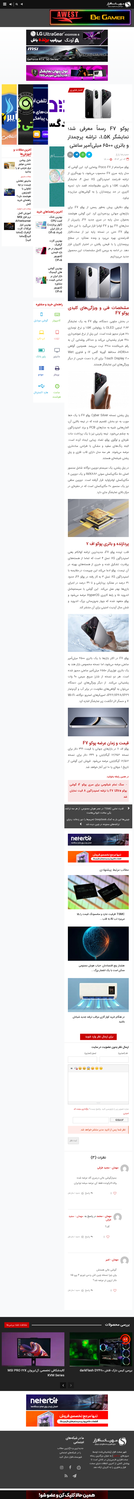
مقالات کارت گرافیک (24, 209)
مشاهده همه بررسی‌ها (16, 1325)
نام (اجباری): (123, 1053)
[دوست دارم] (114, 1193)
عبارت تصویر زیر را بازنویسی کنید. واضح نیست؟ (101, 1111)
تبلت (56, 338)
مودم (40, 374)
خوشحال (84, 1068)
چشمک (101, 1068)
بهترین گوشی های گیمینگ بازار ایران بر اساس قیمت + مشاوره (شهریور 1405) (54, 280)
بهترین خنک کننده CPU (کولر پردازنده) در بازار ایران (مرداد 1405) (54, 225)
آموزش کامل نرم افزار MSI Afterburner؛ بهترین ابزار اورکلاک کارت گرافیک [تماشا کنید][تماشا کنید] (23, 226)
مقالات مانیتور (26, 176)
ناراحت (97, 1068)
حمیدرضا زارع (122, 155)
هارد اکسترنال (41, 392)
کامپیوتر (57, 321)
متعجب (88, 1068)
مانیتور (56, 356)
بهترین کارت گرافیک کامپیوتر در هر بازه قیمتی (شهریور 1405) (55, 250)
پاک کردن (76, 1068)
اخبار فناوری (76, 90)
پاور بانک (41, 356)
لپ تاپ (41, 338)
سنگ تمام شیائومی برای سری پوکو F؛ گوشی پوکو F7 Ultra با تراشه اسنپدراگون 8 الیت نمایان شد (98, 790)
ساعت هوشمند (56, 394)
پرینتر (56, 374)
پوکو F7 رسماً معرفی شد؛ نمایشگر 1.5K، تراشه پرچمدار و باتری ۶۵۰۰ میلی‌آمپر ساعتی (98, 137)
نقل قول (72, 1068)
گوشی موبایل (41, 321)
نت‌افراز (116, 1456)
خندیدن (80, 1068)
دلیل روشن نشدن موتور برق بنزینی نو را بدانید (23, 166)
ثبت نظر (73, 1140)
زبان (93, 1068)
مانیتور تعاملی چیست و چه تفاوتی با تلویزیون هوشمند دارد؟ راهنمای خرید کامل (23, 192)
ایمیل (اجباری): (90, 1053)
